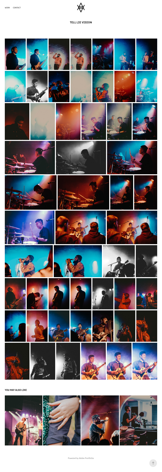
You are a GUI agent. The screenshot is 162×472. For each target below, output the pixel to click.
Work (7, 7)
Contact (17, 7)
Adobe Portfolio (86, 458)
